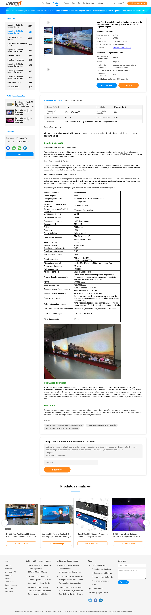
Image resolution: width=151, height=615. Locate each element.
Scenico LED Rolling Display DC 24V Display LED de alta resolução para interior (56, 536)
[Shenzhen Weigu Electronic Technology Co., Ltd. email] (8, 148)
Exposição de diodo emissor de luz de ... (19, 71)
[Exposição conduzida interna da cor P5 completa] (10, 120)
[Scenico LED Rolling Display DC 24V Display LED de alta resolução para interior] (56, 514)
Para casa (8, 565)
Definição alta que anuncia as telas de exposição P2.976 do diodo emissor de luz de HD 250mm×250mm (39, 580)
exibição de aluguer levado (19, 38)
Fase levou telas (19, 83)
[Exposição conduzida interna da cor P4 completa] (10, 112)
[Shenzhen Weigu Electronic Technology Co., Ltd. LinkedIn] (101, 600)
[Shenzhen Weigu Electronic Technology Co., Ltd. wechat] (19, 148)
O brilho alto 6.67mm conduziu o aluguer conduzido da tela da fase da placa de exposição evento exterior (71, 580)
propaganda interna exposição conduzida (102, 425)
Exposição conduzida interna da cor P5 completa (23, 120)
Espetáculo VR (10, 572)
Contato (20, 154)
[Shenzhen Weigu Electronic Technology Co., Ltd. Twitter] (90, 600)
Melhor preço (106, 85)
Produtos (8, 569)
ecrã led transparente (19, 60)
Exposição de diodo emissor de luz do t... (19, 77)
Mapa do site (10, 582)
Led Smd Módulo (19, 87)
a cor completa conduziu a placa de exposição (62, 428)
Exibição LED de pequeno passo (19, 44)
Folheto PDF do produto (122, 48)
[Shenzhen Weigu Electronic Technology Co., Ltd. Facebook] (95, 600)
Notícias (8, 578)
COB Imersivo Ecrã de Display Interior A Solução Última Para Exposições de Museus (126, 536)
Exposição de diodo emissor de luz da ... (19, 65)
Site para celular (11, 585)
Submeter (57, 469)
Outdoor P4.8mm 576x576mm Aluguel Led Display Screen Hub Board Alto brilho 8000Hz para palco (71, 591)
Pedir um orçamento (137, 3)
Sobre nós (8, 575)
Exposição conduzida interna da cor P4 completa (23, 112)
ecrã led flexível (19, 56)
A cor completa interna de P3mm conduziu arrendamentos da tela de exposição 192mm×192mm (69, 569)
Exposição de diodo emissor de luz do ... (19, 50)
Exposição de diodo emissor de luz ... (19, 26)
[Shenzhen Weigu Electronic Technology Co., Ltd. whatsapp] (14, 148)
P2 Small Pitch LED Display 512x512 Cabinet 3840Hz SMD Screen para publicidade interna (39, 591)
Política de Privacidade (9, 590)
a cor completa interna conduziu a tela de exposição (64, 425)
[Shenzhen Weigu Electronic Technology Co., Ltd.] (14, 3)
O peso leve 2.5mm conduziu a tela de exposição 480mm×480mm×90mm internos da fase (39, 569)
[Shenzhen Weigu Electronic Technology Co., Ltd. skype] (25, 148)
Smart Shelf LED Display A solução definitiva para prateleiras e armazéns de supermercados (93, 536)
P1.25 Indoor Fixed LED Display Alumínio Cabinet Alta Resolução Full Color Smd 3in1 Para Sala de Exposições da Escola (24, 104)
